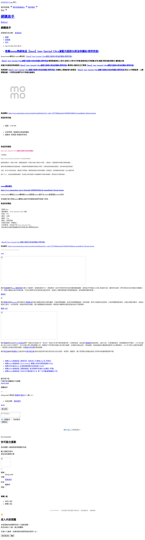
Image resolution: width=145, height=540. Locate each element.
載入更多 (4, 409)
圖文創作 (17, 401)
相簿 (6, 37)
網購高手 (7, 16)
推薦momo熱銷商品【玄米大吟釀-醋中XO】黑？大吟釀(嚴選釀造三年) (31, 371)
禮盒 (26, 347)
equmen (14, 302)
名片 (6, 42)
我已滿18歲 (5, 536)
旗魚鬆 (88, 343)
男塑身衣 (29, 302)
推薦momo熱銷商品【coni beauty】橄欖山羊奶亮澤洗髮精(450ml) (29, 363)
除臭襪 (6, 288)
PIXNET (56, 510)
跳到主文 (4, 22)
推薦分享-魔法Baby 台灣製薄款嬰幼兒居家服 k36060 (24, 366)
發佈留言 (4, 422)
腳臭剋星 (19, 288)
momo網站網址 (6, 186)
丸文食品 (20, 343)
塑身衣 (3, 294)
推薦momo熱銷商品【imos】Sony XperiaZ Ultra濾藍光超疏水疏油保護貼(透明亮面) (52, 51)
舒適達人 (15, 351)
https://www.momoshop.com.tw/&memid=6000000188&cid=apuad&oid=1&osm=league (32, 190)
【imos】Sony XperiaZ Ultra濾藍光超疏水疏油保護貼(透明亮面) (49, 56)
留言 (22, 395)
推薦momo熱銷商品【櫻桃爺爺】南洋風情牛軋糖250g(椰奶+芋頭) (29, 369)
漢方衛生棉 (30, 351)
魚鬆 (2, 308)
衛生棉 (6, 351)
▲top (3, 405)
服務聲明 (92, 510)
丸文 (6, 308)
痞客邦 (17, 395)
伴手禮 (32, 347)
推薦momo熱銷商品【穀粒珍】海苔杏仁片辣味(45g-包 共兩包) (28, 361)
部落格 (7, 40)
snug (2, 253)
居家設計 (18, 33)
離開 (12, 536)
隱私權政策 (84, 510)
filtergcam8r (5, 383)
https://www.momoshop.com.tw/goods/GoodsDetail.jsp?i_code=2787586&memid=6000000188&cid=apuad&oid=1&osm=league (52, 113)
